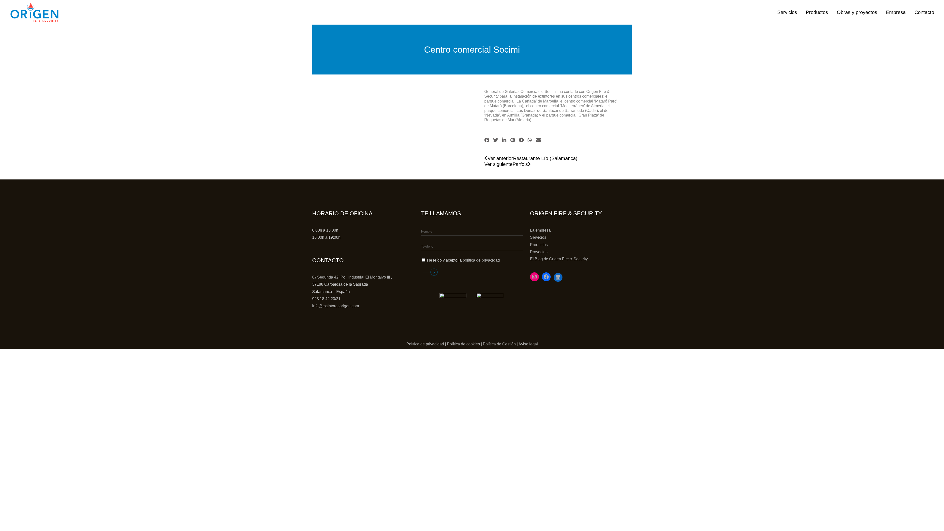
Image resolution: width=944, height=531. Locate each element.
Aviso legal (528, 344)
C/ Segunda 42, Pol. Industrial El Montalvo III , (352, 277)
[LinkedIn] (558, 277)
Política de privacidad (425, 344)
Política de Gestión (499, 344)
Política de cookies (463, 344)
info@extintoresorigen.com (335, 306)
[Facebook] (546, 276)
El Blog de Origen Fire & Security (559, 259)
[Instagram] (534, 276)
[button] (486, 140)
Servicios (538, 237)
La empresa (540, 230)
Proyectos (538, 252)
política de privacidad (481, 260)
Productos (539, 245)
